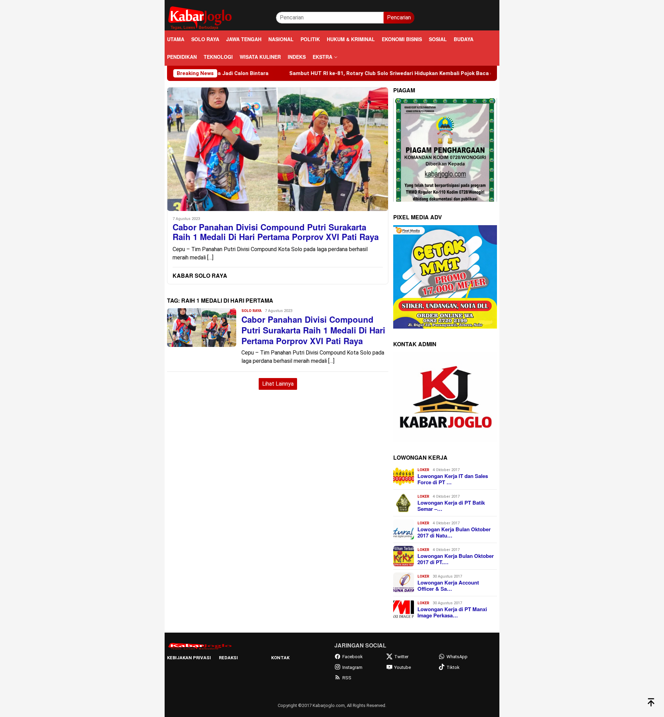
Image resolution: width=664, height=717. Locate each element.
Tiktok (453, 667)
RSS (346, 677)
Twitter (401, 656)
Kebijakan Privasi (189, 657)
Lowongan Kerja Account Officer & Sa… (448, 585)
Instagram (352, 667)
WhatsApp (457, 656)
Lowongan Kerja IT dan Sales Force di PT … (452, 479)
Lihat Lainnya (278, 383)
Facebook (352, 656)
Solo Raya (251, 311)
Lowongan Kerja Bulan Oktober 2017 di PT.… (455, 559)
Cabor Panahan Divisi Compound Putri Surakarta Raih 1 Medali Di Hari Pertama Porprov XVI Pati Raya (276, 232)
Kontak (280, 657)
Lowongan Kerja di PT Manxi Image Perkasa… (452, 612)
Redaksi (228, 657)
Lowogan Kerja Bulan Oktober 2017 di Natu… (454, 532)
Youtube (402, 667)
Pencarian (399, 17)
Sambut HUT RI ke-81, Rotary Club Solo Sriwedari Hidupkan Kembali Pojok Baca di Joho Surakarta (377, 73)
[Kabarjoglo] (200, 17)
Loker (423, 470)
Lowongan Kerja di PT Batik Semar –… (451, 505)
